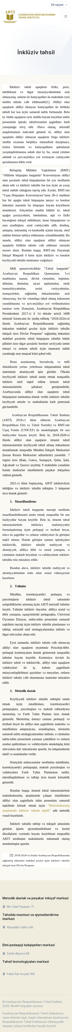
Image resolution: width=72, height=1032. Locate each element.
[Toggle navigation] (66, 16)
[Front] (29, 16)
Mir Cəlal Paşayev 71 (20, 906)
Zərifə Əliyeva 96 (17, 953)
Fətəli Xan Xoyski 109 (20, 974)
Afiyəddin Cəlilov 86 (19, 927)
